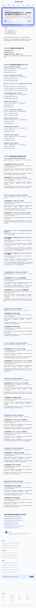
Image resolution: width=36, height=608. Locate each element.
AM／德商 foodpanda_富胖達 (16, 209)
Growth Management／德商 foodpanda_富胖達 (24, 221)
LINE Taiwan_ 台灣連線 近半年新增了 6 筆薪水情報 (13, 109)
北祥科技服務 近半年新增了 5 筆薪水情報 (11, 134)
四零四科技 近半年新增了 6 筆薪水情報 (11, 118)
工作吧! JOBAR (28, 598)
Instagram (11, 598)
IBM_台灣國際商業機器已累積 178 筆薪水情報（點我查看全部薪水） (16, 272)
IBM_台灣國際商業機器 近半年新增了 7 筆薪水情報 (13, 93)
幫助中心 (19, 599)
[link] (17, 545)
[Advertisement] (18, 585)
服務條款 (19, 597)
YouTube (11, 599)
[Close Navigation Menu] (3, 2)
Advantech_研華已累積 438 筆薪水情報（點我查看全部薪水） (15, 158)
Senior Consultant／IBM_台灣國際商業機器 (22, 300)
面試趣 (27, 597)
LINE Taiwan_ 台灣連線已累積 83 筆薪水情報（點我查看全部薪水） (16, 343)
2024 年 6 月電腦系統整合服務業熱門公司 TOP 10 (11, 31)
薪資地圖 (4, 599)
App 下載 (4, 598)
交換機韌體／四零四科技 (14, 407)
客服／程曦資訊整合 (11, 506)
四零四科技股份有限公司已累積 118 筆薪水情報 (11, 522)
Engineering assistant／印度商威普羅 (20, 428)
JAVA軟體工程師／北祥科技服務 (17, 461)
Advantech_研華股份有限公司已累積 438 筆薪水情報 (12, 516)
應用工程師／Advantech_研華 (16, 174)
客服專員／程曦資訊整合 (14, 494)
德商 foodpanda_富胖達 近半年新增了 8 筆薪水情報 (13, 75)
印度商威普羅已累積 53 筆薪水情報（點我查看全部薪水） (14, 415)
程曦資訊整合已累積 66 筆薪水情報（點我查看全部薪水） (14, 481)
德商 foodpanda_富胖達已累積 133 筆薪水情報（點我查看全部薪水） (16, 195)
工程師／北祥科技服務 (12, 473)
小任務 (27, 599)
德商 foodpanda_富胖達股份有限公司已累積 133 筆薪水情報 (13, 520)
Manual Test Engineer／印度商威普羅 (20, 440)
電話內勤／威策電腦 (11, 323)
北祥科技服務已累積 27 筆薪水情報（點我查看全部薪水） (14, 448)
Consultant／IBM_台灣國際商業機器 (19, 286)
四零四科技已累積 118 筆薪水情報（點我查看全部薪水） (14, 378)
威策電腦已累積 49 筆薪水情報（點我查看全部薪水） (13, 308)
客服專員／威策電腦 (11, 335)
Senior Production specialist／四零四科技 (22, 393)
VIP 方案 (4, 597)
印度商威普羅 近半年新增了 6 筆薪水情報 (11, 126)
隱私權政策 (19, 598)
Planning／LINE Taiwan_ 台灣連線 (18, 357)
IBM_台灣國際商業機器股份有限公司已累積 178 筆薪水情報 (13, 518)
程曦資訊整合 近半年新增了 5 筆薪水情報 (11, 143)
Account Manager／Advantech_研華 (20, 187)
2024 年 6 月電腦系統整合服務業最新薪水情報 (10, 32)
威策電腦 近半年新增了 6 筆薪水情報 (10, 101)
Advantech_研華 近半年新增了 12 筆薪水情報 (12, 66)
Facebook (11, 597)
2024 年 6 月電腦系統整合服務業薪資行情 (10, 30)
